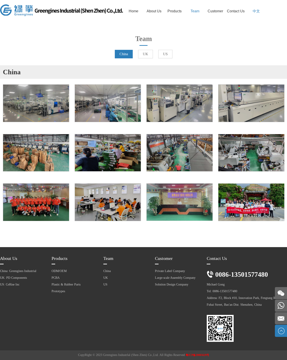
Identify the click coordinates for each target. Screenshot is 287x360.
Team (195, 11)
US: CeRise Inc (10, 284)
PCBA (56, 277)
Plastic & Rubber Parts (66, 284)
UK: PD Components (13, 277)
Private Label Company (170, 271)
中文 (256, 11)
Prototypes (58, 291)
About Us (154, 11)
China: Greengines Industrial (18, 271)
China (124, 54)
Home (133, 11)
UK (145, 54)
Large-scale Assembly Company (175, 277)
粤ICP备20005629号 (197, 355)
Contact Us (236, 11)
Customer (215, 11)
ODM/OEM (59, 271)
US (165, 54)
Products (174, 11)
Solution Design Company (171, 284)
